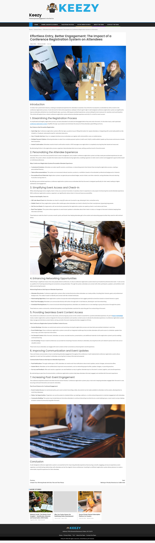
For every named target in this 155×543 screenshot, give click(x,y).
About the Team (99, 24)
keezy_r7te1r (33, 43)
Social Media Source (83, 24)
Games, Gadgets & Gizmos (49, 24)
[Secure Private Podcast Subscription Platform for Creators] (89, 501)
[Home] (31, 24)
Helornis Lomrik (41, 520)
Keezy (35, 15)
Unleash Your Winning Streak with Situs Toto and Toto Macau (47, 481)
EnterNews (83, 538)
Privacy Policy (67, 535)
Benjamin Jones (90, 518)
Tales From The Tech (67, 24)
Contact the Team (113, 24)
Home (36, 24)
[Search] (125, 24)
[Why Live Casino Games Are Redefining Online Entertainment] (65, 501)
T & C (73, 535)
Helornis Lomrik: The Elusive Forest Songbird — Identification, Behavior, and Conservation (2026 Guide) (40, 516)
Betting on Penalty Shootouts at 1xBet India (113, 481)
